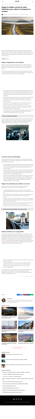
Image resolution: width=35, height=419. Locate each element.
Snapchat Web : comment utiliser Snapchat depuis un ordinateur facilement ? (13, 390)
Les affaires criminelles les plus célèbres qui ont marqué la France (12, 392)
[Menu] (2, 1)
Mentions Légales (27, 402)
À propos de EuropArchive (16, 402)
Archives (21, 402)
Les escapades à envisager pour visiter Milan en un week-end (9, 344)
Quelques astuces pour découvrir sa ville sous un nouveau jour (25, 331)
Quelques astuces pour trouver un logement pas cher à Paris (9, 331)
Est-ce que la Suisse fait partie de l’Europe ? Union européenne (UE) (12, 381)
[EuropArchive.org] (17, 1)
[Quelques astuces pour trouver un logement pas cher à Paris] (9, 325)
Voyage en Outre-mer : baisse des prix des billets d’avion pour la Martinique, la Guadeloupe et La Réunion (25, 317)
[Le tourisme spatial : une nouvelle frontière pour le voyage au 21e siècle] (9, 311)
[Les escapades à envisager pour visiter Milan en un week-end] (9, 337)
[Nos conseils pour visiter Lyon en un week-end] (25, 337)
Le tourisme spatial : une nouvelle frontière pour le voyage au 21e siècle (9, 317)
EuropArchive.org (4, 4)
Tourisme (7, 4)
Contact (24, 402)
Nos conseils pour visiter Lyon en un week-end (25, 343)
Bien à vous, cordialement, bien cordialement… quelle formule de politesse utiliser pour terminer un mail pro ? (17, 379)
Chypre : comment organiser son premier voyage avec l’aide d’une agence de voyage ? (19, 364)
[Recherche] (32, 1)
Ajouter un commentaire (17, 347)
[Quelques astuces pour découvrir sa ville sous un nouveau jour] (25, 325)
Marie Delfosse (5, 14)
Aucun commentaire (22, 14)
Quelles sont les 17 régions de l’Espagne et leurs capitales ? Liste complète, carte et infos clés (16, 372)
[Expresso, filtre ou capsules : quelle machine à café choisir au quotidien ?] (3, 361)
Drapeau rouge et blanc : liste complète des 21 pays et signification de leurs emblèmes (15, 383)
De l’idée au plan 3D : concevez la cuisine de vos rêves (14, 354)
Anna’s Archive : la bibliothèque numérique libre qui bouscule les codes (12, 374)
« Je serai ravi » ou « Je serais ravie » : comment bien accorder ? (11, 376)
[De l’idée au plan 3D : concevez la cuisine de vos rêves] (3, 356)
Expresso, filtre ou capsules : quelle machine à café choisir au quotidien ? (16, 359)
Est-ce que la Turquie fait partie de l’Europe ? (9, 385)
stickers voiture (4, 240)
